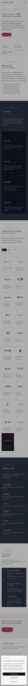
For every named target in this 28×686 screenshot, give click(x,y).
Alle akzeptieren (14, 674)
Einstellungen (14, 681)
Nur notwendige (14, 677)
